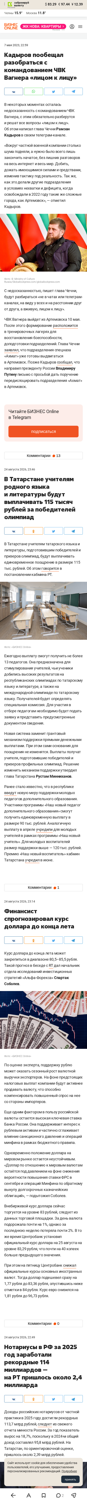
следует (45, 1424)
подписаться (43, 431)
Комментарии (43, 456)
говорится (50, 568)
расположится (65, 325)
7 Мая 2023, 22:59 (16, 45)
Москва (31, 13)
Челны (9, 13)
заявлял (11, 350)
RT (51, 965)
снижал (69, 1265)
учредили (44, 829)
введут (10, 793)
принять (70, 1479)
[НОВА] (42, 26)
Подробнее (69, 1471)
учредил (32, 860)
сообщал (64, 362)
